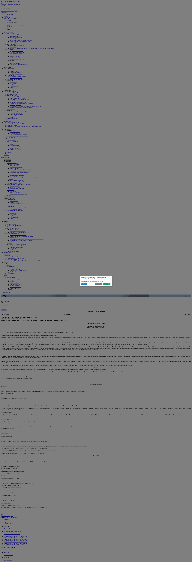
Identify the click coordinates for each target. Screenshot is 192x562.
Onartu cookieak (106, 283)
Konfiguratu (84, 283)
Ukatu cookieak (98, 283)
